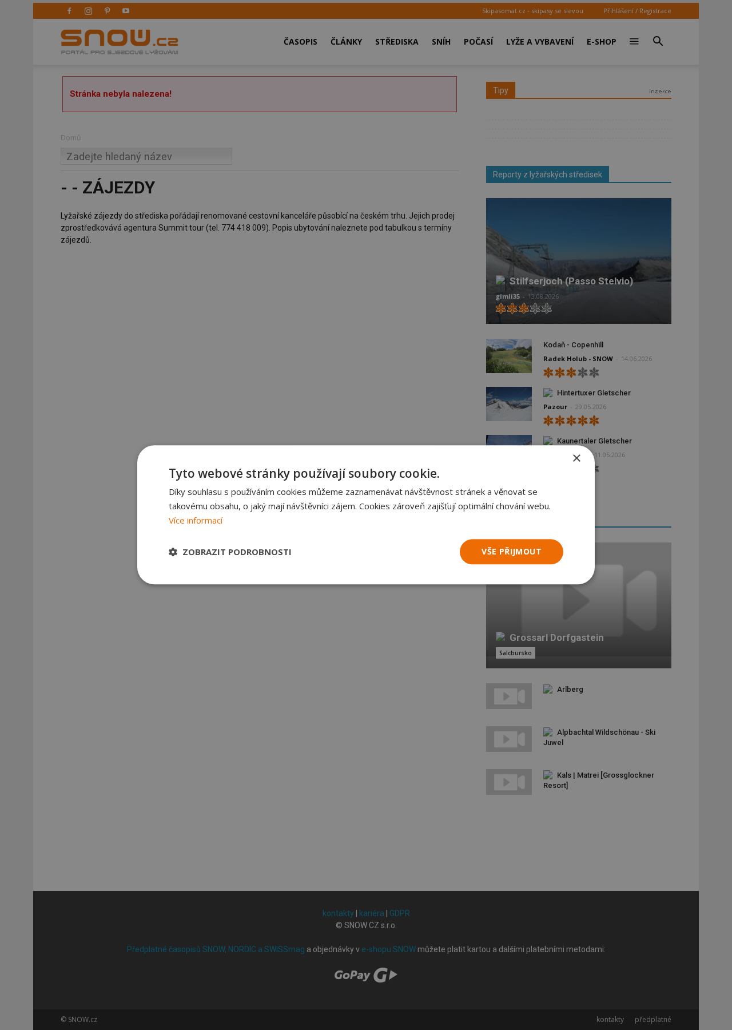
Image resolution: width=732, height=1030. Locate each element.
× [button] (576, 458)
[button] (230, 551)
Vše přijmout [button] (512, 551)
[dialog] (366, 515)
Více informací (195, 520)
